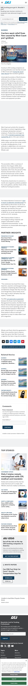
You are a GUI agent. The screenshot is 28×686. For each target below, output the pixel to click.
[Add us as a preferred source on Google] (7, 341)
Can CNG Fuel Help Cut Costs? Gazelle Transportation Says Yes (8, 262)
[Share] (11, 341)
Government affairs (7, 471)
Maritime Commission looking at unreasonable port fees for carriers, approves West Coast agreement (8, 383)
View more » (4, 279)
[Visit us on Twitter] (5, 646)
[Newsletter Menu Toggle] (26, 2)
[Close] (26, 660)
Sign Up (5, 638)
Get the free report (11, 556)
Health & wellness (6, 512)
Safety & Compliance (7, 501)
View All (8, 581)
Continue (7, 427)
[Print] (3, 341)
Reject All (14, 679)
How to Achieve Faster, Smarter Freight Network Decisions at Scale (9, 273)
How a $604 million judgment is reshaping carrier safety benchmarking (8, 505)
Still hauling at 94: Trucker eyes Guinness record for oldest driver (9, 516)
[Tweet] (18, 341)
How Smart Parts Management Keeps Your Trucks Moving (8, 239)
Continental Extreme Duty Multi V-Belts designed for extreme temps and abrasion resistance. (9, 394)
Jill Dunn (3, 41)
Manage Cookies (14, 674)
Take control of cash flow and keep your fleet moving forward (8, 251)
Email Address (6, 419)
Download (8, 578)
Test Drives (4, 489)
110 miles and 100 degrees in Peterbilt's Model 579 (9, 492)
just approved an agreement (15, 299)
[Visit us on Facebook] (2, 646)
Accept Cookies (14, 683)
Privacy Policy (3, 24)
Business (4, 30)
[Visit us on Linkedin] (9, 646)
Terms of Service (11, 24)
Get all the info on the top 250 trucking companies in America (13, 544)
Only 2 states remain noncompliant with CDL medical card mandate (12, 476)
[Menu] (2, 2)
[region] (14, 672)
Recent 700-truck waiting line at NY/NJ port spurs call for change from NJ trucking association (9, 372)
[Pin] (22, 341)
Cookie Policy (17, 671)
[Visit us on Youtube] (12, 646)
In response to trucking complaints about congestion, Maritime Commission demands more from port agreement (8, 361)
